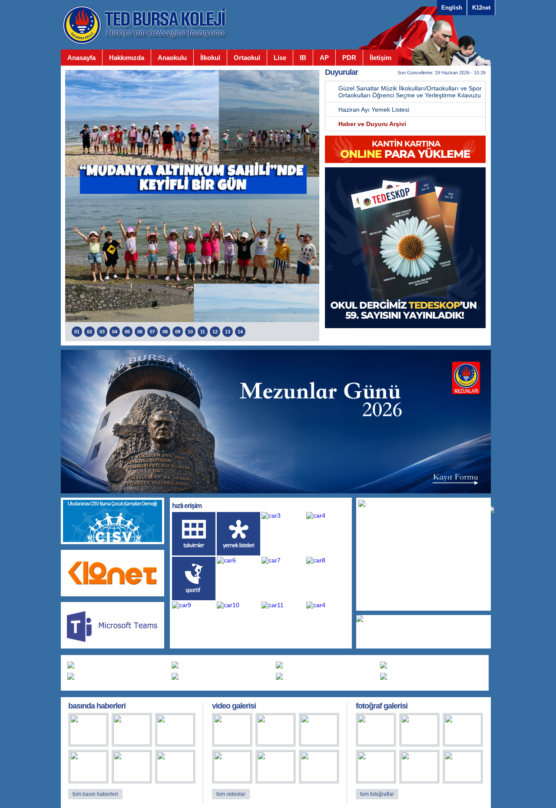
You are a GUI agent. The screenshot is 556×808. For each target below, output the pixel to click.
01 (76, 331)
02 (89, 331)
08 (165, 331)
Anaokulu (172, 57)
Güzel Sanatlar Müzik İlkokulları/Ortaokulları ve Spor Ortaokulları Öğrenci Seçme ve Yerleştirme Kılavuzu (410, 92)
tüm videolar (230, 794)
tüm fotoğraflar (377, 794)
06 (139, 331)
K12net (481, 7)
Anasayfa (81, 57)
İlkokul (210, 57)
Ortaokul (247, 57)
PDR (349, 57)
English (451, 7)
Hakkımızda (126, 57)
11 (202, 331)
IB (303, 57)
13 (227, 331)
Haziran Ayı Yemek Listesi (373, 109)
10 (190, 331)
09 (177, 331)
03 (102, 331)
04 (114, 331)
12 (215, 331)
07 (152, 331)
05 (127, 331)
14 (240, 331)
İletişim (380, 57)
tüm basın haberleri (95, 794)
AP (324, 57)
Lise (280, 57)
